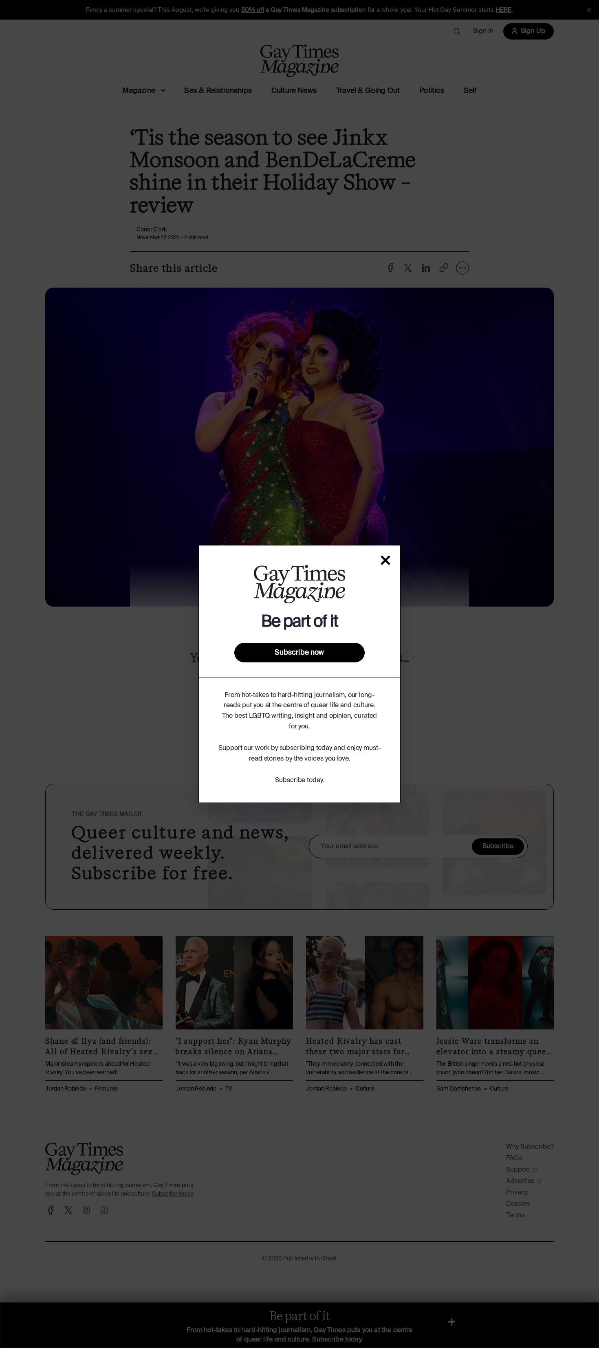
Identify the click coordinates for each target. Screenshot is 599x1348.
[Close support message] (385, 560)
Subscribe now (299, 652)
